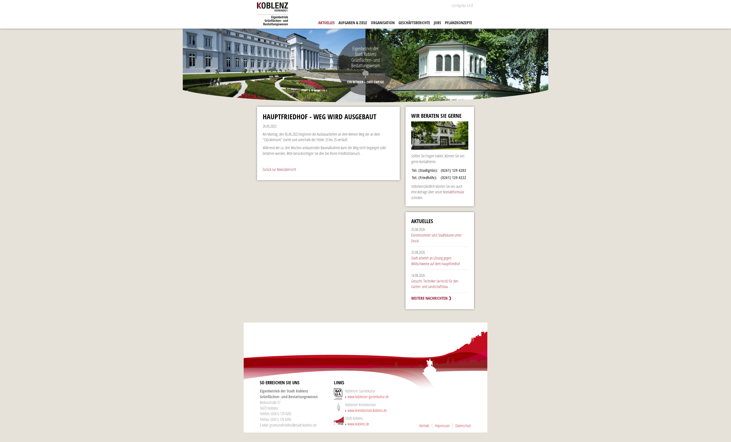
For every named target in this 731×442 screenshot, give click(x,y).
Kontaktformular (453, 192)
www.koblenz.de (358, 424)
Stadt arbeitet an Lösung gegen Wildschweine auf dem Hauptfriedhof (435, 260)
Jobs (437, 22)
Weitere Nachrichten (429, 298)
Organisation (383, 22)
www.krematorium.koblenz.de (367, 410)
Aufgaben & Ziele (352, 22)
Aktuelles (326, 22)
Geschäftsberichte (414, 22)
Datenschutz (463, 425)
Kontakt (424, 425)
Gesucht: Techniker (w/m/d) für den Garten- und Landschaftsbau (434, 283)
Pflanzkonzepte (458, 22)
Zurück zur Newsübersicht (279, 169)
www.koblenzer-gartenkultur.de (368, 396)
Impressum (442, 425)
